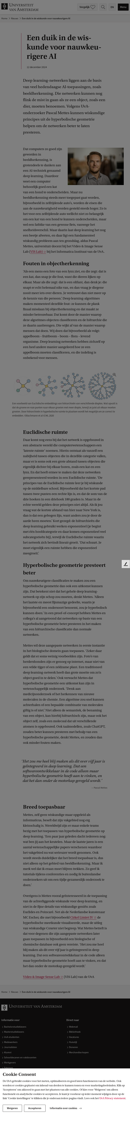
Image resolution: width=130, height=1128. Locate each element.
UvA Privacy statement (112, 1098)
